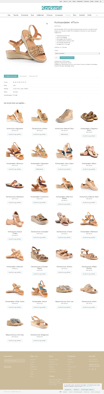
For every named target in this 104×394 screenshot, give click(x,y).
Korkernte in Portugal (54, 381)
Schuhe (69, 62)
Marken (32, 364)
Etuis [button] (32, 15)
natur (14, 85)
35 (13, 82)
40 (23, 82)
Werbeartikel (80, 1)
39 (21, 82)
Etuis (69, 364)
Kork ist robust (52, 384)
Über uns (65, 1)
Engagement (33, 366)
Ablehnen (76, 389)
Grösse (56, 50)
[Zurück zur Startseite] (52, 8)
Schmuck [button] (49, 15)
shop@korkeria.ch (93, 361)
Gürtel (69, 369)
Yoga (69, 374)
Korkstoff (56, 66)
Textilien (26, 88)
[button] (96, 15)
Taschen (70, 359)
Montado (62, 66)
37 (17, 82)
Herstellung (52, 362)
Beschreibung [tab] (23, 76)
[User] (100, 1)
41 (25, 82)
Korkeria (83, 64)
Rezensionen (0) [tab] (33, 76)
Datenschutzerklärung (87, 386)
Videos (74, 1)
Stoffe (89, 15)
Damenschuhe (63, 62)
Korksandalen (94, 64)
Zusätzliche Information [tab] (11, 76)
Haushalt (70, 381)
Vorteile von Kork (53, 364)
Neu (9, 15)
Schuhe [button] (68, 15)
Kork (70, 1)
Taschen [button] (15, 15)
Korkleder (87, 64)
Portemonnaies (71, 366)
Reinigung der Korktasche (55, 382)
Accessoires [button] (59, 15)
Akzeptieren (68, 389)
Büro (69, 378)
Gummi (15, 88)
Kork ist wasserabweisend (55, 379)
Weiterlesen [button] (64, 134)
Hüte (69, 371)
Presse (31, 371)
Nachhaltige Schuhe (69, 66)
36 (15, 82)
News (61, 1)
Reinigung (51, 366)
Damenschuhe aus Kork (67, 64)
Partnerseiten (33, 369)
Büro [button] (74, 15)
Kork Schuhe (77, 64)
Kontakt (96, 1)
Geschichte (33, 359)
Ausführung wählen (67, 57)
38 (19, 82)
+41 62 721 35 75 (93, 359)
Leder (21, 88)
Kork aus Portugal (53, 359)
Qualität (32, 362)
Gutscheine (86, 1)
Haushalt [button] (82, 15)
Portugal (15, 95)
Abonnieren (8, 366)
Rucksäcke (24, 15)
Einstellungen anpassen (87, 389)
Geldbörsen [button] (40, 15)
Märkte (91, 1)
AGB (60, 391)
